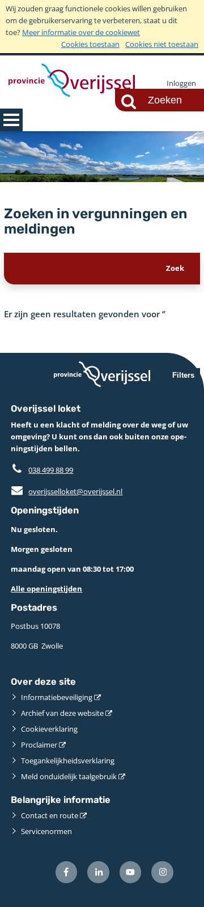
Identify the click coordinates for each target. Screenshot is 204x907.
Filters (183, 375)
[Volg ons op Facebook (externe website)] (67, 872)
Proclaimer (39, 745)
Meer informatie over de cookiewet (81, 32)
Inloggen (181, 83)
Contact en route (49, 815)
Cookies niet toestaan (161, 44)
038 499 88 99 (50, 470)
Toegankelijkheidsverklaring (67, 760)
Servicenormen (46, 831)
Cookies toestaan (90, 44)
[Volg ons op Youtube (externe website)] (131, 872)
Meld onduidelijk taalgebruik (69, 776)
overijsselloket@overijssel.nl (66, 491)
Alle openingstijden (46, 589)
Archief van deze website (62, 713)
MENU (11, 120)
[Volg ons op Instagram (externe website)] (162, 872)
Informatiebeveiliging (56, 697)
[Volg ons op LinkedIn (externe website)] (98, 872)
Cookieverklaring (49, 729)
